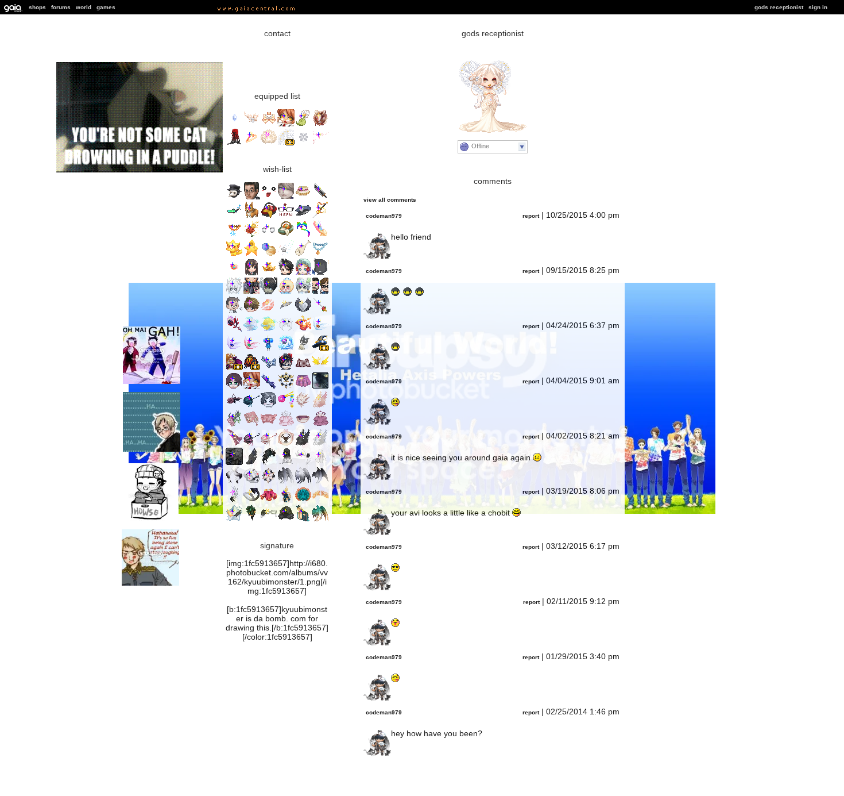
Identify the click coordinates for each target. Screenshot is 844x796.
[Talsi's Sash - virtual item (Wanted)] (268, 368)
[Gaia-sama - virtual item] (286, 124)
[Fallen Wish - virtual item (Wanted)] (286, 254)
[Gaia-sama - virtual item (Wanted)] (251, 387)
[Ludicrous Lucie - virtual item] (320, 124)
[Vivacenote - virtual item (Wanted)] (286, 387)
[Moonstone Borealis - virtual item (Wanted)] (320, 330)
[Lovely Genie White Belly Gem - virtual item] (234, 124)
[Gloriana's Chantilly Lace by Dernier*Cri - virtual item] (286, 143)
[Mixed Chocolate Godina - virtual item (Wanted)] (286, 463)
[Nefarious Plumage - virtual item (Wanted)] (234, 463)
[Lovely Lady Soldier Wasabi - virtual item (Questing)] (234, 273)
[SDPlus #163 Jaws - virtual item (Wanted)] (268, 406)
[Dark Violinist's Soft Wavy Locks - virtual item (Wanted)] (286, 520)
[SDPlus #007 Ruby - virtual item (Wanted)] (303, 273)
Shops (37, 7)
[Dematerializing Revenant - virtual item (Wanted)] (303, 406)
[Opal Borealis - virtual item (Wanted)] (251, 349)
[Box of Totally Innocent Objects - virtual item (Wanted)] (303, 216)
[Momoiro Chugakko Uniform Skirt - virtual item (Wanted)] (303, 387)
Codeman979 (384, 216)
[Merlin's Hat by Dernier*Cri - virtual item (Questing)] (320, 349)
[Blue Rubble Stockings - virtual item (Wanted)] (268, 387)
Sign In (817, 7)
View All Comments (389, 200)
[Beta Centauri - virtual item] (320, 143)
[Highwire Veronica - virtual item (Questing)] (251, 406)
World (83, 7)
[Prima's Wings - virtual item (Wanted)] (320, 444)
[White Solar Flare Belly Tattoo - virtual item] (303, 143)
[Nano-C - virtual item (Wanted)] (234, 216)
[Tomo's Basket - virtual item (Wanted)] (268, 216)
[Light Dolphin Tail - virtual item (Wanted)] (320, 463)
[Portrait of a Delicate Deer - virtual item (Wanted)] (286, 444)
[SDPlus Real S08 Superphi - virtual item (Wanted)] (303, 292)
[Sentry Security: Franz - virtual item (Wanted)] (286, 197)
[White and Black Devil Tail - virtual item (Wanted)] (251, 501)
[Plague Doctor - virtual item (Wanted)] (234, 197)
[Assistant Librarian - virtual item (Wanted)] (303, 520)
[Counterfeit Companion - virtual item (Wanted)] (286, 425)
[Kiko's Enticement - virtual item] (303, 124)
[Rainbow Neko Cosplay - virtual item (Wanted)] (303, 235)
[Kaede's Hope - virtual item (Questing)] (286, 406)
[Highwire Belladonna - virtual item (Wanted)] (251, 444)
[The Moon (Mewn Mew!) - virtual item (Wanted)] (286, 330)
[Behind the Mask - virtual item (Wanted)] (251, 482)
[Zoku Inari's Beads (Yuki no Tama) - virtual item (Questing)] (234, 235)
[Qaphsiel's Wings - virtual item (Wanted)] (320, 520)
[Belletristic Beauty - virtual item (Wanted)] (268, 520)
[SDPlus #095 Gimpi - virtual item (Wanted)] (268, 292)
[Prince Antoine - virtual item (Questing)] (251, 235)
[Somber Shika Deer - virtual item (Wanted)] (303, 463)
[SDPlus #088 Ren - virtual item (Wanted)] (286, 273)
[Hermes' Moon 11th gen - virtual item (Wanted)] (268, 330)
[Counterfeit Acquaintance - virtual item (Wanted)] (320, 425)
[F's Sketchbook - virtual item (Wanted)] (251, 425)
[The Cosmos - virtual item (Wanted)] (268, 254)
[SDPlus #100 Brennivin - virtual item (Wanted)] (286, 368)
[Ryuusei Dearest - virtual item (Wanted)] (234, 444)
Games (105, 7)
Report (530, 216)
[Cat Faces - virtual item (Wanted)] (320, 387)
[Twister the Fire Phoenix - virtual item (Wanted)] (303, 330)
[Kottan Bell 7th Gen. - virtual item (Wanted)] (303, 349)
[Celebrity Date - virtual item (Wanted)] (251, 311)
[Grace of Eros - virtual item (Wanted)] (286, 311)
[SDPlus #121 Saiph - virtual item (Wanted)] (234, 292)
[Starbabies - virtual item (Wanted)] (320, 235)
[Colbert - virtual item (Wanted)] (251, 197)
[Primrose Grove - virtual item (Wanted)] (234, 482)
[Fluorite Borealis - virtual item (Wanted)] (234, 349)
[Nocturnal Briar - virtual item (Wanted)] (234, 425)
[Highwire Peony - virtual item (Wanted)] (268, 444)
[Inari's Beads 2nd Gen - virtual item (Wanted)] (320, 254)
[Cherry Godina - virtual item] (234, 143)
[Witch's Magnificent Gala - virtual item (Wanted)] (251, 520)
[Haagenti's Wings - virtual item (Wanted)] (320, 482)
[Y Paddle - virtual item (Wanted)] (303, 254)
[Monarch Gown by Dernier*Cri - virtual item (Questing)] (251, 368)
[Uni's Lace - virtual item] (268, 143)
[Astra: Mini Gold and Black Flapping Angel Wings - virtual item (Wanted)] (234, 520)
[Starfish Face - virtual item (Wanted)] (268, 197)
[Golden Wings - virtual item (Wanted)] (320, 368)
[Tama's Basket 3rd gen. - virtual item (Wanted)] (286, 235)
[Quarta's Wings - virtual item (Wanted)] (303, 444)
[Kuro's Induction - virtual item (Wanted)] (320, 216)
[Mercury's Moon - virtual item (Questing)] (251, 330)
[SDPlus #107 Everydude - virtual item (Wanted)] (320, 273)
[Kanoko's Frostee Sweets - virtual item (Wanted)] (268, 273)
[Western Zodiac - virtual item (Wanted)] (286, 349)
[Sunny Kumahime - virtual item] (268, 124)
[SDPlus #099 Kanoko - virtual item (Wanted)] (251, 273)
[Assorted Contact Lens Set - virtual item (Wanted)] (268, 235)
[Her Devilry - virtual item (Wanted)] (268, 425)
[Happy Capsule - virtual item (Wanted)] (268, 349)
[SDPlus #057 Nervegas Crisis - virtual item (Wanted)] (251, 292)
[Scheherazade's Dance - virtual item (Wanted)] (268, 501)
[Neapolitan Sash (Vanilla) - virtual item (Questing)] (303, 197)
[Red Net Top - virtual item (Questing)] (303, 368)
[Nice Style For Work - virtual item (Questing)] (286, 216)
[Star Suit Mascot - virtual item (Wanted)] (251, 254)
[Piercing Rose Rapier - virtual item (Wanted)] (320, 311)
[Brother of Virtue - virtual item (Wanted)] (234, 501)
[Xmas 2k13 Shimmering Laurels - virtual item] (251, 124)
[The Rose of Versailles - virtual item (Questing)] (234, 406)
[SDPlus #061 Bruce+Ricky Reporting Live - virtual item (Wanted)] (320, 292)
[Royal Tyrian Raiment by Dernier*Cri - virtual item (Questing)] (234, 368)
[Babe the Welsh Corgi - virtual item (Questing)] (251, 216)
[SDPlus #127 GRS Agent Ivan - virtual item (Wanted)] (234, 311)
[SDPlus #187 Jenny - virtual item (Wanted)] (286, 292)
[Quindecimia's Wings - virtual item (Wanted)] (320, 406)
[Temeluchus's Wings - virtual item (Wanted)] (303, 482)
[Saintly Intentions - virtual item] (251, 143)
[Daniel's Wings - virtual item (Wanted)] (286, 482)
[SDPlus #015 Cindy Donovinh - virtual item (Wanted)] (234, 387)
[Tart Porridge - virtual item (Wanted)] (303, 425)
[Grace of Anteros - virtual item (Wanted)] (303, 311)
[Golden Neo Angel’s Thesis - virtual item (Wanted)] (320, 501)
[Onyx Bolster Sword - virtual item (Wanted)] (320, 197)
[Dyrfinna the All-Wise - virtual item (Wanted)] (286, 501)
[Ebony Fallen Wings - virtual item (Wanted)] (251, 463)
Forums (61, 7)
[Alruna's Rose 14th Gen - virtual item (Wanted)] (234, 330)
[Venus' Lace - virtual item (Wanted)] (303, 501)
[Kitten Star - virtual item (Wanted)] (234, 254)
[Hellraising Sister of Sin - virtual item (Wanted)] (268, 463)
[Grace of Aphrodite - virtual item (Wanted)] (268, 311)
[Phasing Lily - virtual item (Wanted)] (268, 482)
